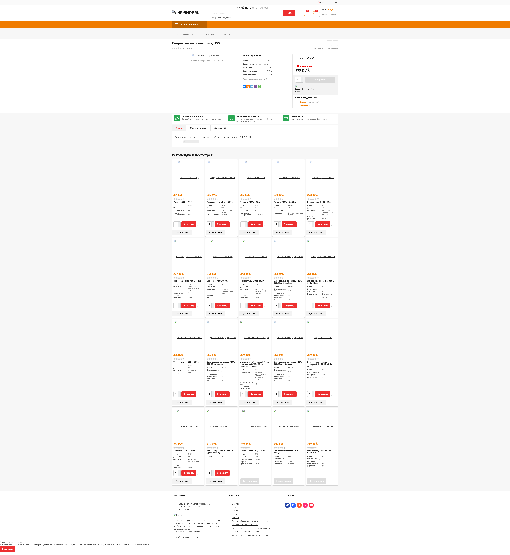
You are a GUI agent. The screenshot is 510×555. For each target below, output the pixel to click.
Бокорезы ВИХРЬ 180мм (217, 281)
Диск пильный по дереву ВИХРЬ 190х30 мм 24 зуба (221, 363)
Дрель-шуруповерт (224, 18)
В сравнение (333, 48)
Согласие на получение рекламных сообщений (251, 535)
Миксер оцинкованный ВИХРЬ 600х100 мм (320, 282)
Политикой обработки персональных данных (192, 523)
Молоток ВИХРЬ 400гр (183, 202)
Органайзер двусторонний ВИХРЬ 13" (319, 452)
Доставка (235, 514)
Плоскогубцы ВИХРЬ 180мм (252, 281)
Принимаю (7, 549)
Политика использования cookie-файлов (248, 531)
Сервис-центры (238, 507)
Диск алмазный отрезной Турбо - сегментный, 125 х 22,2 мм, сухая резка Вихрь (254, 364)
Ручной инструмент (189, 34)
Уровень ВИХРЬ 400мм (250, 202)
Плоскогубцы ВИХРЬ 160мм (319, 202)
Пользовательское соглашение (187, 532)
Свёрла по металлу (228, 34)
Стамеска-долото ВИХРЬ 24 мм (187, 281)
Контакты (235, 518)
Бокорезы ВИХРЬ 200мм (184, 451)
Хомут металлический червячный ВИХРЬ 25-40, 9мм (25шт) (320, 364)
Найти (289, 13)
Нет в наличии (250, 481)
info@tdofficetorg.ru (185, 509)
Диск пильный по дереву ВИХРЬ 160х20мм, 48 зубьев (288, 363)
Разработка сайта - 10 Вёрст (186, 537)
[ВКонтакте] (244, 86)
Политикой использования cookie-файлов (131, 545)
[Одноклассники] (248, 86)
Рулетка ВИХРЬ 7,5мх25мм (285, 202)
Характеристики (198, 128)
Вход (322, 2)
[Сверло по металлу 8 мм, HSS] (205, 55)
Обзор (179, 128)
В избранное (317, 48)
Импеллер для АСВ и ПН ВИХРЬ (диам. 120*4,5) (220, 452)
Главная (175, 34)
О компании (236, 504)
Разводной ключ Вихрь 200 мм (220, 202)
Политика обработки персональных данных (250, 521)
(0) (184, 199)
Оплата (235, 511)
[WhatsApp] (259, 86)
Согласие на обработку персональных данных (251, 528)
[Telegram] (251, 86)
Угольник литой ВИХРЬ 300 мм (186, 362)
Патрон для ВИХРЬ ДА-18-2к (252, 451)
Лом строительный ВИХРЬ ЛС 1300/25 (286, 452)
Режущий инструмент (209, 34)
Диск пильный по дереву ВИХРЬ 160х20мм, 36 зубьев (288, 282)
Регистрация (332, 2)
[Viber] (255, 86)
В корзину (320, 79)
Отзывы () (220, 128)
